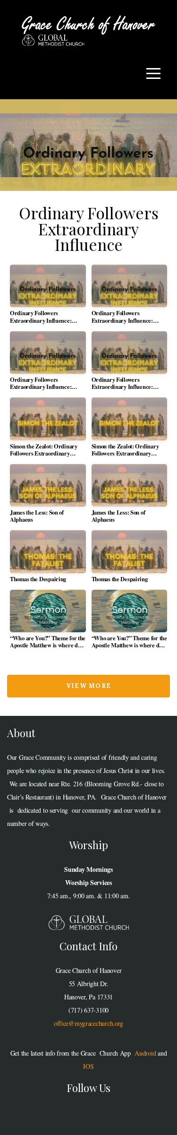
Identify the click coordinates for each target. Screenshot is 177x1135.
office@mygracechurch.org (88, 1023)
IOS (88, 1066)
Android (145, 1053)
